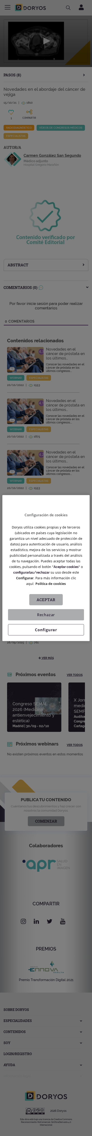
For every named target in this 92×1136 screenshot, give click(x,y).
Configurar (46, 629)
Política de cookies (50, 583)
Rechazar (46, 614)
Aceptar (46, 599)
